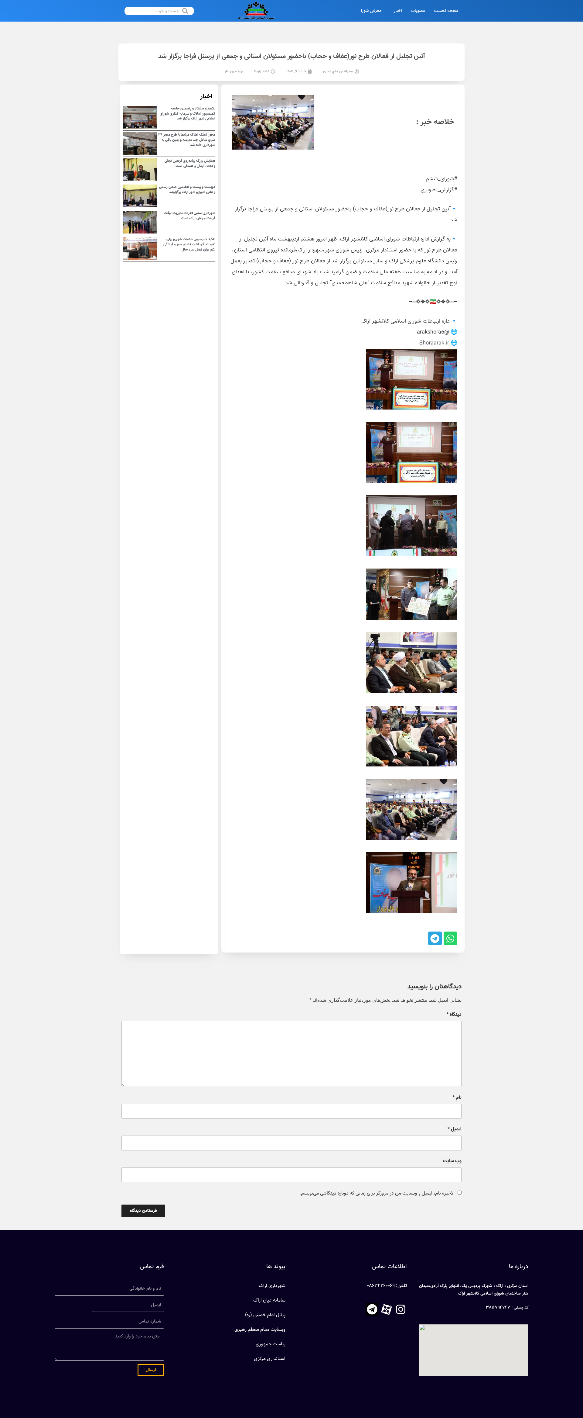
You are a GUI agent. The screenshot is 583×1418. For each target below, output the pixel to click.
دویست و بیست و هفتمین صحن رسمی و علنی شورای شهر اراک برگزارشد (187, 189)
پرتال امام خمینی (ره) (265, 1315)
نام (457, 1098)
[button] (450, 938)
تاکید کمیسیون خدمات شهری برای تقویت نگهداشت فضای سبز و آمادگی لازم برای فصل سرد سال (189, 244)
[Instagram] (400, 1309)
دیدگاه (454, 1015)
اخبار (398, 10)
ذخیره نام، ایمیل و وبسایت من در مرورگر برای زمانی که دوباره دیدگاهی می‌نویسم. (376, 1193)
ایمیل (455, 1129)
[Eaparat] (386, 1309)
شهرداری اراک (272, 1286)
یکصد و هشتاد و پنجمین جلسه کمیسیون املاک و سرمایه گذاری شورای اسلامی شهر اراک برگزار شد (187, 114)
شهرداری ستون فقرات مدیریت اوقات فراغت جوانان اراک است (189, 215)
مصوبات (418, 10)
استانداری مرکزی (269, 1359)
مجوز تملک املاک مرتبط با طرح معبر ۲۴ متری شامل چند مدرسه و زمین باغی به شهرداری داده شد (186, 140)
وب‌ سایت (452, 1161)
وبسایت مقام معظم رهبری (259, 1329)
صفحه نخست (446, 10)
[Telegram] (372, 1309)
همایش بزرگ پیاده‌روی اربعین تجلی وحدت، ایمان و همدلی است (190, 163)
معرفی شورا (371, 10)
